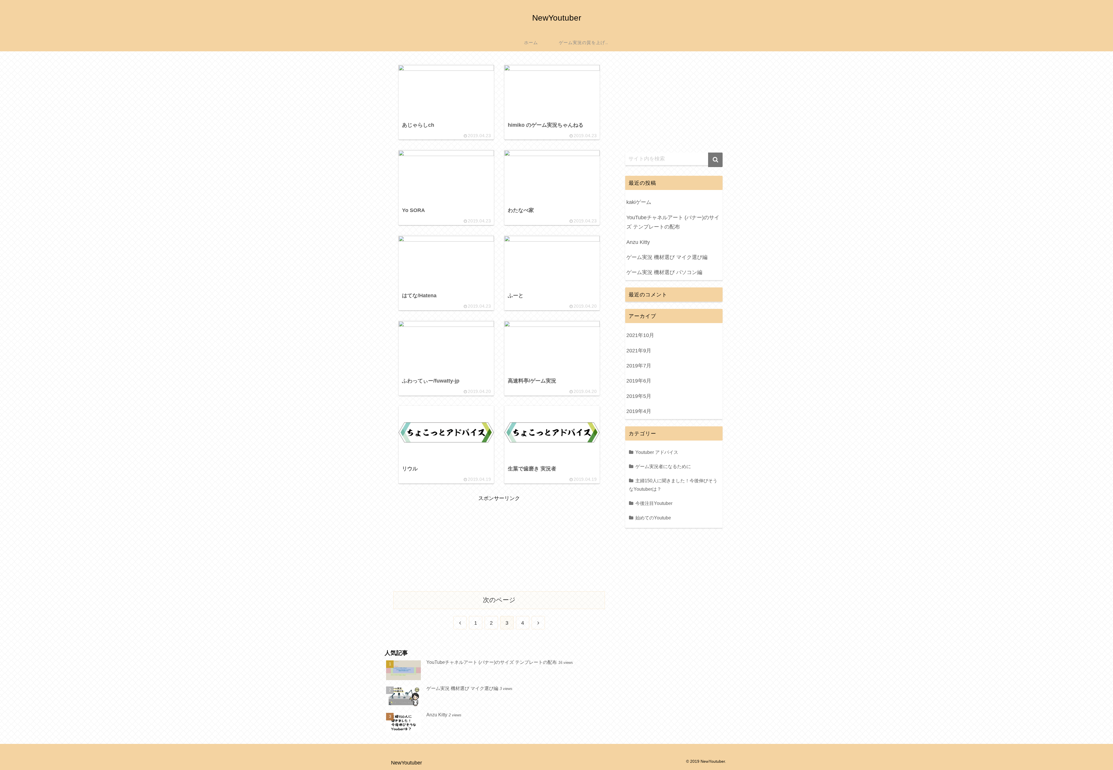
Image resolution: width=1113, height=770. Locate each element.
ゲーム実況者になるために (663, 466)
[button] (715, 160)
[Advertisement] (499, 543)
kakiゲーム (638, 202)
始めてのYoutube (653, 517)
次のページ (499, 600)
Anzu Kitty (638, 242)
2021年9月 (638, 351)
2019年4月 (638, 411)
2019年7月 (638, 366)
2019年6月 (638, 381)
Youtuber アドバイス (656, 452)
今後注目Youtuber (653, 503)
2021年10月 (640, 335)
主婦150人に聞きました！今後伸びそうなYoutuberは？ (673, 485)
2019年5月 (638, 396)
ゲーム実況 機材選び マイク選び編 (667, 257)
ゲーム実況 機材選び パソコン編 (664, 272)
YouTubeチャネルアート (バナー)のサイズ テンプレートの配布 (672, 222)
